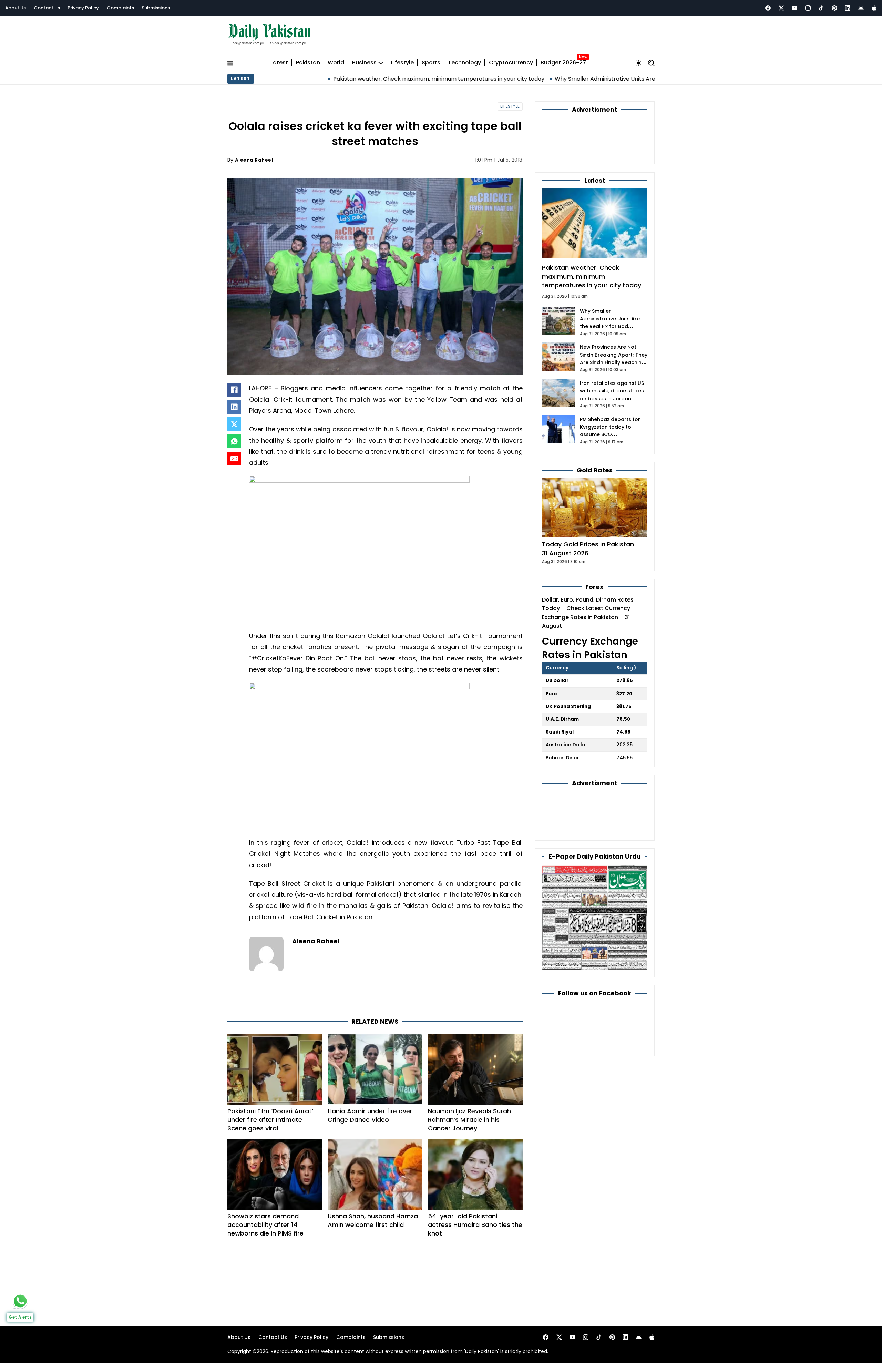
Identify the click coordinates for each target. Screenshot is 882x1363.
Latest (279, 62)
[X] (234, 424)
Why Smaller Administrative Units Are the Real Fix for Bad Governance (567, 79)
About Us (15, 7)
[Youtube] (794, 8)
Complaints (120, 7)
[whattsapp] (20, 1301)
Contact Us (47, 7)
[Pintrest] (834, 8)
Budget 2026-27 (563, 62)
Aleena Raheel (254, 159)
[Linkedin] (847, 8)
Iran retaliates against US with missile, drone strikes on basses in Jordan (612, 391)
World (336, 62)
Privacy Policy (83, 7)
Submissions (156, 7)
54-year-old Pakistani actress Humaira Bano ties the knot (475, 1225)
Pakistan (308, 62)
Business (364, 62)
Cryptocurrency (511, 62)
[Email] (234, 458)
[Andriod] (861, 8)
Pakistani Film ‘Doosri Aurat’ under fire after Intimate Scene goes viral (270, 1120)
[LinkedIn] (234, 407)
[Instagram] (808, 8)
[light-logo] (271, 34)
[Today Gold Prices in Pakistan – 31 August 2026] (594, 508)
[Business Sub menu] (380, 63)
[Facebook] (768, 8)
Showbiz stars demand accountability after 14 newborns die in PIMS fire (265, 1225)
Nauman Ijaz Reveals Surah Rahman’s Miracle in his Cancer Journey (469, 1120)
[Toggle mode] (639, 63)
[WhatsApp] (234, 441)
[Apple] (874, 8)
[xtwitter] (781, 8)
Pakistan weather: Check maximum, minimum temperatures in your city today (356, 79)
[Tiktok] (821, 8)
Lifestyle (402, 62)
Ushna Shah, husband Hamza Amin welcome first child (373, 1220)
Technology (464, 62)
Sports (431, 62)
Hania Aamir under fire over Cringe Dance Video (370, 1115)
